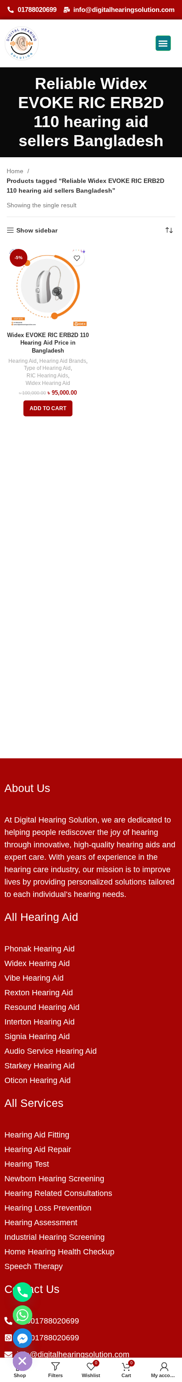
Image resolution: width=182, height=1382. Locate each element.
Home (16, 171)
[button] (163, 43)
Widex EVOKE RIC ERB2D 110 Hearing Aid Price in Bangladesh (48, 343)
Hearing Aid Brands (62, 361)
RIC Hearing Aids (47, 376)
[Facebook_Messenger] (22, 1338)
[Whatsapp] (22, 1315)
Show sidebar (36, 230)
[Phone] (22, 1292)
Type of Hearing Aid (47, 368)
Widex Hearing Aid (48, 383)
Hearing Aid (22, 361)
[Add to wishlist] (76, 258)
